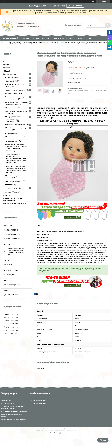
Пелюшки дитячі (11, 108)
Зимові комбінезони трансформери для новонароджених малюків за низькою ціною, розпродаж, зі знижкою (16, 158)
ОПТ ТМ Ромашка (12, 77)
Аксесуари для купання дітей (15, 124)
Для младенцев (42, 38)
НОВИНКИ (82, 38)
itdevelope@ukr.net (13, 285)
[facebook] (35, 294)
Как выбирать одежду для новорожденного (13, 199)
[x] (37, 294)
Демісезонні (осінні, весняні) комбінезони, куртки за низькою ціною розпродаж (17, 139)
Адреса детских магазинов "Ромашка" (14, 419)
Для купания (59, 38)
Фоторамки (10, 133)
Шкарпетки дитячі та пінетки (15, 90)
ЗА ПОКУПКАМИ (75, 6)
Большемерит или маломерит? (14, 204)
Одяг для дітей (11, 81)
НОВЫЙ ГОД (7, 65)
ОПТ (4, 61)
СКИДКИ (72, 38)
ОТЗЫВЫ (6, 195)
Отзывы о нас (5, 400)
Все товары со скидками (37, 400)
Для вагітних (10, 185)
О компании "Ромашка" (11, 192)
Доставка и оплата (7, 403)
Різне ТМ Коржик (11, 188)
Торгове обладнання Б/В (14, 181)
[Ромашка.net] (7, 25)
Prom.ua (66, 429)
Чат (104, 440)
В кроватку (27, 38)
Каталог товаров (9, 74)
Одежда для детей (10, 38)
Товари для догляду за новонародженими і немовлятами (27, 43)
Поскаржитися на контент (52, 431)
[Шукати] (108, 25)
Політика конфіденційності (69, 431)
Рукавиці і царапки (12, 93)
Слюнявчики (54, 43)
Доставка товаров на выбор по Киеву (14, 411)
